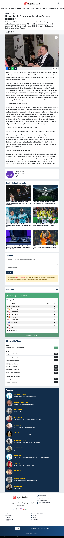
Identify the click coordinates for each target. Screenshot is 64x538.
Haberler (7, 13)
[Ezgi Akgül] (9, 433)
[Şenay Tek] (9, 464)
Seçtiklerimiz (17, 488)
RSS (18, 528)
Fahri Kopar (17, 425)
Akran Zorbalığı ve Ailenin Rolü (22, 434)
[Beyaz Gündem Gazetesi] (32, 3)
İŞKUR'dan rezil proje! (20, 450)
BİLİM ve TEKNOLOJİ (15, 8)
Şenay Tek (17, 463)
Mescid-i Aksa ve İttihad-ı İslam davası (25, 396)
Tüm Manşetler (43, 500)
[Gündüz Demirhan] (9, 479)
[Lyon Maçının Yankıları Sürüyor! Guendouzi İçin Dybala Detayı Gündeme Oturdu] (45, 215)
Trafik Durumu (42, 497)
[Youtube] (23, 509)
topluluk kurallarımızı (20, 277)
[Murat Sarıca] (9, 472)
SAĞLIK (38, 8)
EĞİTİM (45, 8)
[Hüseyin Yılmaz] (9, 418)
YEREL (7, 521)
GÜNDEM (4, 8)
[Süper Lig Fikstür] (57, 341)
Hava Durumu (42, 495)
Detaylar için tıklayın (32, 335)
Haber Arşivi (42, 504)
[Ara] (58, 3)
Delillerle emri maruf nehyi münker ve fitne (26, 480)
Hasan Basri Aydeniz (20, 440)
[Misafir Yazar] (9, 456)
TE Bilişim (36, 533)
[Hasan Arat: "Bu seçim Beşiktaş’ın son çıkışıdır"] (32, 50)
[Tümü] (57, 289)
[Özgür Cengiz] (9, 449)
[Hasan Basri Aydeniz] (9, 441)
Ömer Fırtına (18, 409)
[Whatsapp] (26, 509)
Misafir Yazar (18, 455)
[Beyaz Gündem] (10, 174)
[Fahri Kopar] (9, 426)
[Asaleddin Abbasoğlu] (9, 403)
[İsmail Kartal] (9, 487)
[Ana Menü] (5, 3)
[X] (17, 509)
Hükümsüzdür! (18, 412)
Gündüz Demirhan (19, 478)
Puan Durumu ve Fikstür (45, 498)
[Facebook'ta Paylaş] (7, 68)
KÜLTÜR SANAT (53, 8)
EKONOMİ (26, 8)
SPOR (32, 8)
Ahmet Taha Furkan (20, 394)
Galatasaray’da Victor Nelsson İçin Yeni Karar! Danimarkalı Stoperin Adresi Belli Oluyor (44, 247)
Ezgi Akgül (17, 432)
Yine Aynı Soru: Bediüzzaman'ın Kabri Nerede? (27, 419)
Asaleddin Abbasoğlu (21, 402)
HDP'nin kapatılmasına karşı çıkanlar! (24, 427)
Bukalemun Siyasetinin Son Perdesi (24, 404)
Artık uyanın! (17, 473)
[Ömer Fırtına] (9, 411)
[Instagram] (20, 509)
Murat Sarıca (18, 471)
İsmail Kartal (18, 486)
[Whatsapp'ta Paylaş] (12, 68)
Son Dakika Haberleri (44, 502)
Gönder (9, 272)
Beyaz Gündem (20, 173)
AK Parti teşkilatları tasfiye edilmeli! (24, 465)
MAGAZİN (35, 519)
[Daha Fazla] (15, 68)
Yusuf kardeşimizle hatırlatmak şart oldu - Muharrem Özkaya (31, 457)
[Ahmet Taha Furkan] (9, 395)
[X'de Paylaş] (9, 68)
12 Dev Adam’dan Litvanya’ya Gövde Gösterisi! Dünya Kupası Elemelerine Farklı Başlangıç (18, 203)
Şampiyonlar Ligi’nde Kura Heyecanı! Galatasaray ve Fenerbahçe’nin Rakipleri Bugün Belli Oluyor (18, 247)
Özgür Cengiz (18, 448)
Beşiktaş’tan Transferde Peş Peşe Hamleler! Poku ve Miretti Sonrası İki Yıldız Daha (18, 225)
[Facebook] (15, 509)
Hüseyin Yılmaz (18, 417)
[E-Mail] (16, 176)
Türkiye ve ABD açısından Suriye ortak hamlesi (27, 442)
